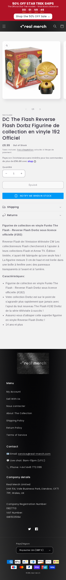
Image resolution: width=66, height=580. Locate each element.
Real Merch (35, 573)
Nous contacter (15, 406)
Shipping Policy (15, 420)
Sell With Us (13, 398)
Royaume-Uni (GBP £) (32, 550)
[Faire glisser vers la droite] (40, 109)
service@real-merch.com (34, 453)
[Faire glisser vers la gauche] (25, 109)
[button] (4, 26)
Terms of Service (16, 435)
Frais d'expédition (25, 150)
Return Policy (14, 427)
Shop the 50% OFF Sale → (33, 16)
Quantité (7, 167)
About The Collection (19, 413)
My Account (13, 391)
